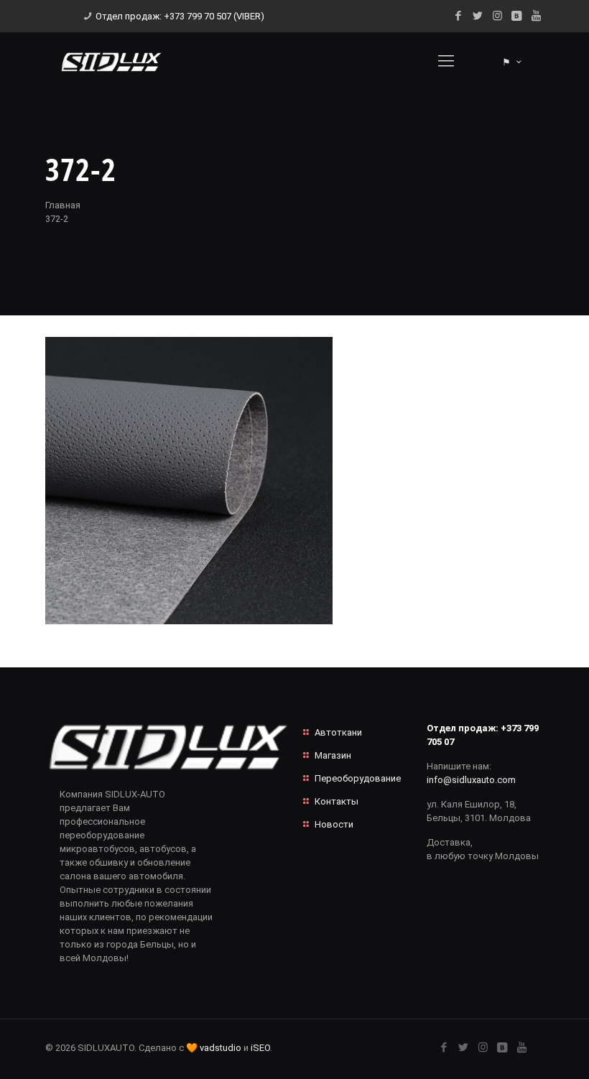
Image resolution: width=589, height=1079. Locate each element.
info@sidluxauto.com (471, 779)
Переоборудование (358, 778)
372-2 (56, 218)
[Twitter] (478, 15)
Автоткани (338, 732)
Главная (62, 205)
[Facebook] (458, 15)
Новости (334, 824)
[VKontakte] (516, 15)
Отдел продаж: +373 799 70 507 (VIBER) (180, 16)
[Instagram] (497, 15)
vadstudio (220, 1047)
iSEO (260, 1047)
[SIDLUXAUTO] (111, 61)
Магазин (333, 755)
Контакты (336, 801)
